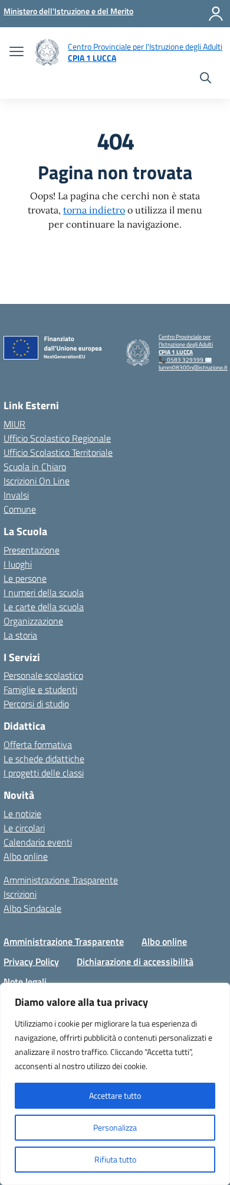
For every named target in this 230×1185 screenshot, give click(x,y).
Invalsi (16, 495)
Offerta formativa (38, 744)
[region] (115, 1084)
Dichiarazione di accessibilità (135, 961)
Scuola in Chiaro (35, 466)
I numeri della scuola (44, 592)
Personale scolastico (43, 675)
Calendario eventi (38, 842)
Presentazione (32, 550)
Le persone (25, 578)
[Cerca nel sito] (205, 79)
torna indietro (94, 210)
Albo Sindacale (32, 908)
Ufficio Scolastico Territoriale (58, 452)
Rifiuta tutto (115, 1159)
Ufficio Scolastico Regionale (57, 438)
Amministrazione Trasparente (61, 880)
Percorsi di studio (36, 704)
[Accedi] (215, 13)
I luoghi (18, 564)
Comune (20, 509)
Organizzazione (33, 621)
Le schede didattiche (44, 759)
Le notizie (22, 814)
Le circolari (24, 828)
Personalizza (115, 1127)
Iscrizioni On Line (37, 481)
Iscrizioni (20, 894)
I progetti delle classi (44, 773)
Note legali (25, 981)
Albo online (26, 856)
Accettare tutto (115, 1095)
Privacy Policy (31, 961)
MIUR (14, 424)
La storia (20, 635)
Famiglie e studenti (40, 689)
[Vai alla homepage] (47, 52)
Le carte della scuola (44, 607)
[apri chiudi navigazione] (16, 53)
